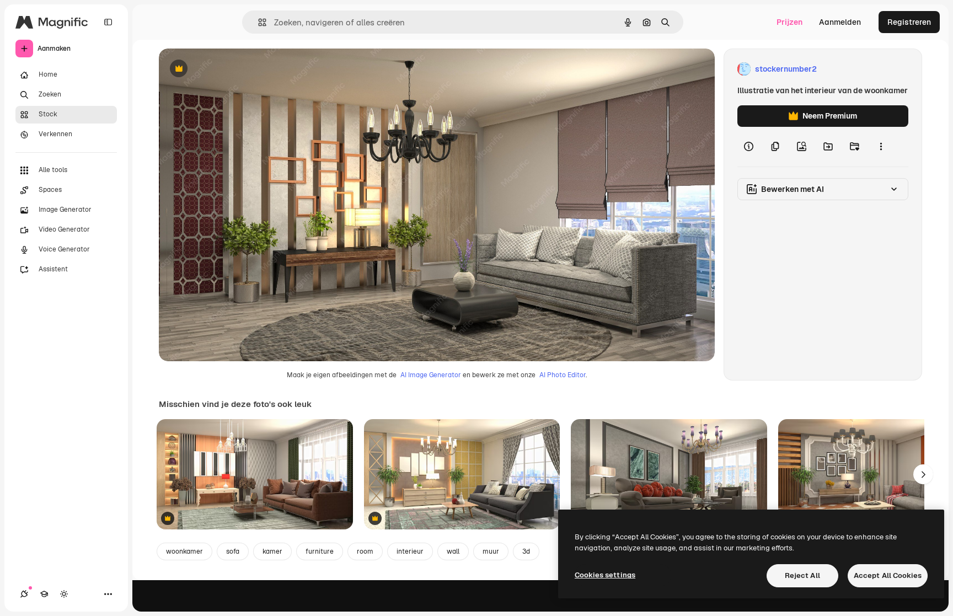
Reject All (802, 575)
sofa (232, 551)
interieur (410, 551)
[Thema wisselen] (64, 594)
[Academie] (44, 594)
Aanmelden (840, 22)
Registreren (909, 22)
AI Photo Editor (562, 375)
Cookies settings (605, 575)
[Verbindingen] (24, 594)
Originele (231, 69)
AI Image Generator (430, 375)
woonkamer (184, 551)
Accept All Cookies (888, 575)
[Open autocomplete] (258, 22)
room (365, 551)
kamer (272, 551)
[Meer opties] (881, 147)
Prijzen (789, 22)
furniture (320, 551)
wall (453, 551)
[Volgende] (923, 474)
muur (491, 551)
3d (526, 551)
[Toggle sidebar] (108, 22)
